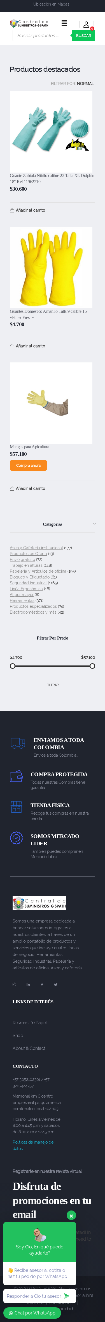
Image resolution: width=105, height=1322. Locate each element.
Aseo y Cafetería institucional (36, 548)
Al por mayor (22, 594)
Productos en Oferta (28, 553)
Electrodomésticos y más (33, 612)
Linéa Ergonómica (26, 589)
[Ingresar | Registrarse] (86, 25)
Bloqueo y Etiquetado (30, 577)
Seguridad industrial (28, 583)
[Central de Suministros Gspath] (29, 23)
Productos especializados (33, 606)
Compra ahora (28, 465)
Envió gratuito (22, 559)
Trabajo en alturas (26, 565)
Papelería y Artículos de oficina (38, 571)
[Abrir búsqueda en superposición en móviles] (54, 35)
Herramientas (22, 600)
